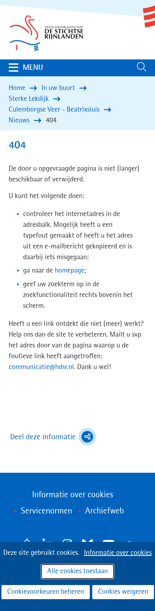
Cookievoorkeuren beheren (45, 592)
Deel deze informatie (53, 437)
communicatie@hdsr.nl (41, 367)
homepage (69, 270)
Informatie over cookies (118, 553)
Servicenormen (46, 511)
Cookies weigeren (123, 592)
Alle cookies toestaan (77, 571)
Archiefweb (104, 511)
